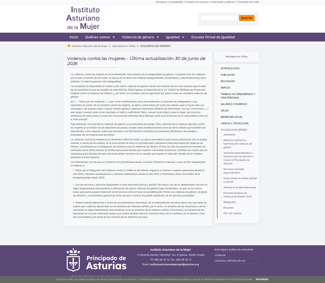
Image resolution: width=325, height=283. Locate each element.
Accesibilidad (176, 2)
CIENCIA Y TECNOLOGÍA (234, 123)
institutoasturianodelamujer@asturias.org (174, 264)
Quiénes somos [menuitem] (98, 37)
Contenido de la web (248, 2)
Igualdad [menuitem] (173, 37)
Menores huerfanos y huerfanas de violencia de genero (237, 144)
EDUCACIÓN (228, 81)
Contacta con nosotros (197, 2)
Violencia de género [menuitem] (138, 37)
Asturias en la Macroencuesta (239, 187)
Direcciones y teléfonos (223, 2)
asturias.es (161, 2)
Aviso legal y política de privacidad (234, 249)
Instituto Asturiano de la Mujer (89, 46)
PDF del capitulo (232, 213)
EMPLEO (225, 87)
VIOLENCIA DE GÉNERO (234, 129)
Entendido (262, 279)
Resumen (228, 207)
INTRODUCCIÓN (230, 68)
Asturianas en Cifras (123, 46)
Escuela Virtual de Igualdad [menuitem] (213, 37)
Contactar (220, 255)
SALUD (225, 110)
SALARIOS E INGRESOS (234, 104)
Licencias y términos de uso (230, 260)
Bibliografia (229, 202)
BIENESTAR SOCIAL (232, 116)
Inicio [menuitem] (74, 37)
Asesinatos (229, 134)
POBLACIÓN (228, 74)
